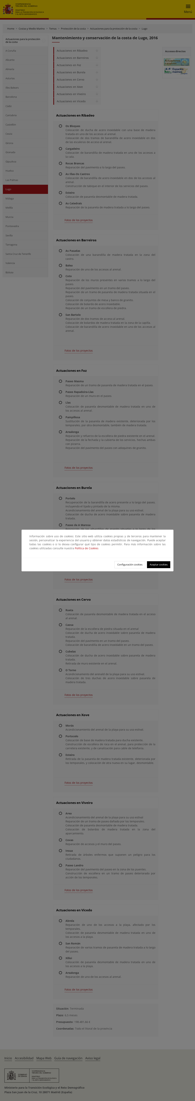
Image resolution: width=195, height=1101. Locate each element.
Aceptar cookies (159, 564)
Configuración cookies (129, 564)
